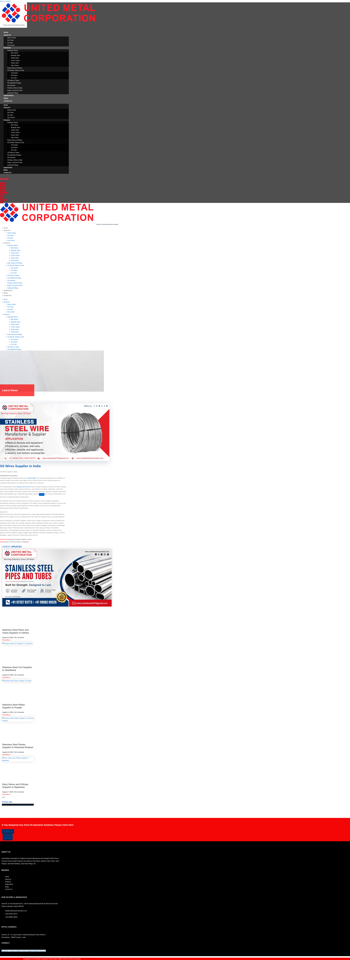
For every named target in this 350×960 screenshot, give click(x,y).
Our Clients (11, 45)
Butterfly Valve (15, 55)
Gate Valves (15, 65)
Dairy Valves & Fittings (14, 68)
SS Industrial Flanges (14, 83)
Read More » (6, 640)
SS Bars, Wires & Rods (14, 88)
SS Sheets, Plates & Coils (15, 70)
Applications (8, 95)
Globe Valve (15, 63)
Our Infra (10, 43)
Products (7, 48)
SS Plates (14, 75)
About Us (7, 35)
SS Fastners (11, 85)
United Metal (32, 478)
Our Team (10, 40)
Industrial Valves (12, 50)
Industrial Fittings (12, 93)
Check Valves (15, 60)
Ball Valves (14, 53)
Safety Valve (15, 58)
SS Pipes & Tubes (13, 80)
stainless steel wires (23, 487)
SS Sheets (14, 73)
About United (11, 38)
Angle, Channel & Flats (14, 90)
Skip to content (5, 1)
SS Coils (14, 78)
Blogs (6, 98)
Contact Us (8, 101)
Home (6, 32)
